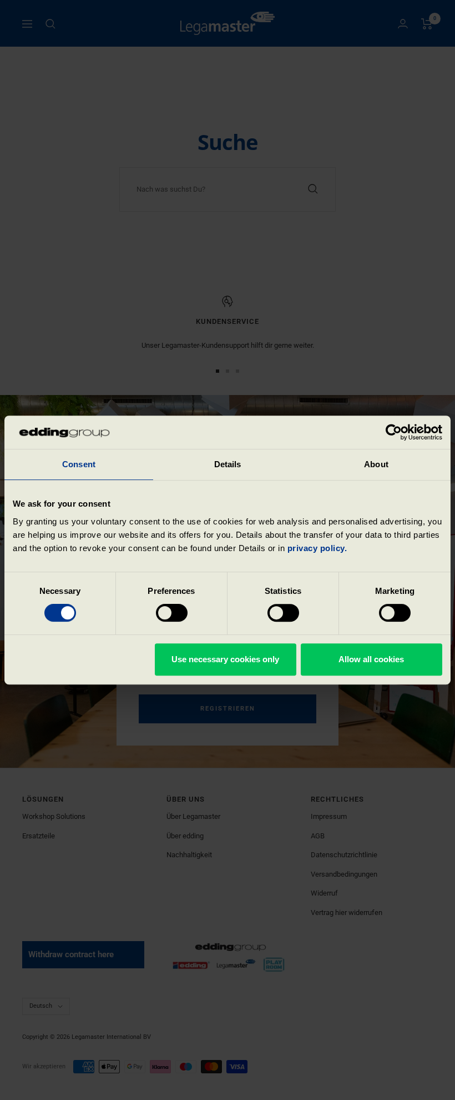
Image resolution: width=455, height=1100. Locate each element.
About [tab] (376, 464)
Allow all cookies (371, 659)
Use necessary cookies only (225, 659)
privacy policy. (317, 548)
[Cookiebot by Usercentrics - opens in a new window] (393, 432)
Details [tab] (227, 464)
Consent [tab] (78, 464)
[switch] (172, 613)
